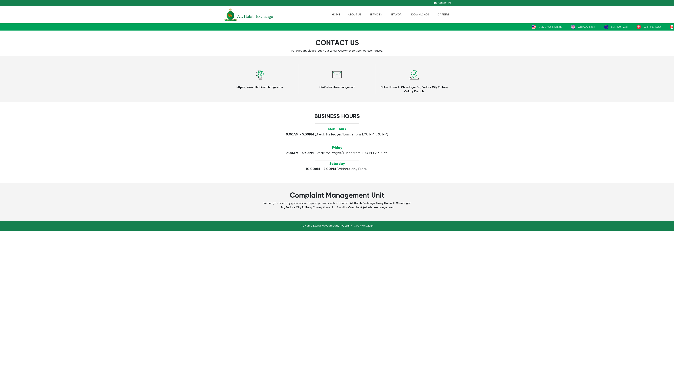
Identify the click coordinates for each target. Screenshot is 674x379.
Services (375, 14)
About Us (354, 14)
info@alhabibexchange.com (337, 87)
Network (396, 14)
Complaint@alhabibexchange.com (371, 207)
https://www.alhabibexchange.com (259, 87)
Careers (443, 14)
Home (336, 14)
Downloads (420, 14)
